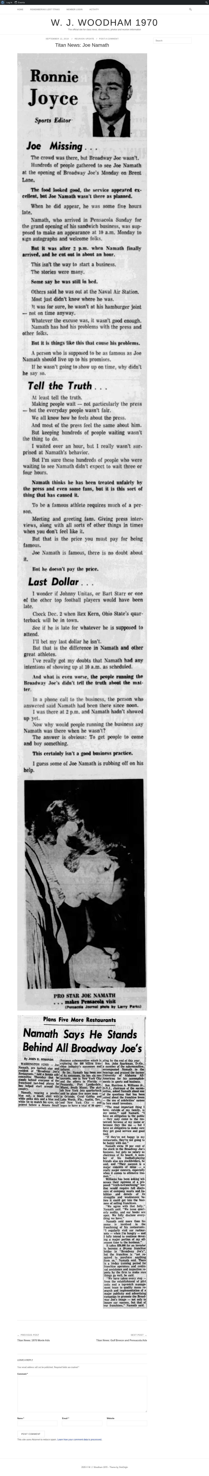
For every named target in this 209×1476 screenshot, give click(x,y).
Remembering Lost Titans (45, 9)
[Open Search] (190, 9)
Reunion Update (84, 39)
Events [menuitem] (21, 2)
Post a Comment (109, 39)
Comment (22, 1374)
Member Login (75, 9)
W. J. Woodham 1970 (104, 22)
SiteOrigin (123, 1467)
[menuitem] (2, 2)
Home (20, 9)
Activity (94, 9)
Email (65, 1418)
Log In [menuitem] (9, 2)
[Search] (188, 39)
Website (110, 1418)
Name (20, 1418)
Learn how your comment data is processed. (79, 1439)
